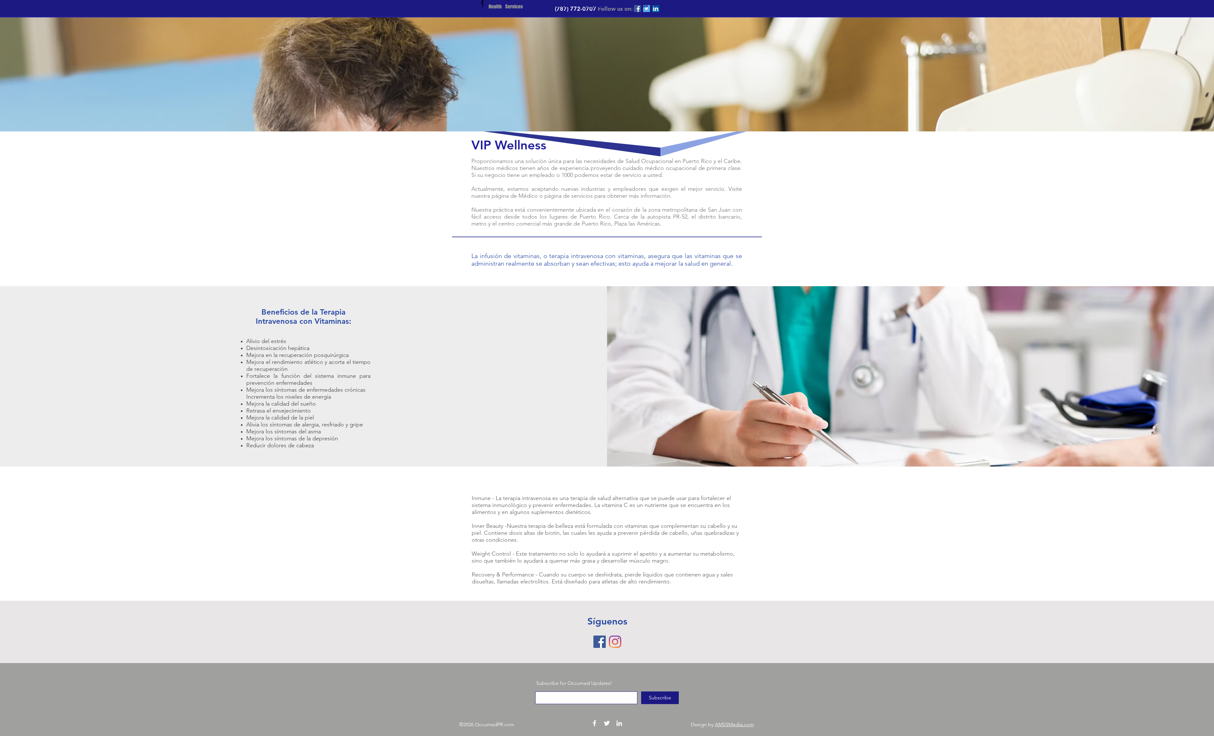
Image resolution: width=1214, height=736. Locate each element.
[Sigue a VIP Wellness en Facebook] (599, 642)
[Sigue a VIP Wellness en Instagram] (615, 642)
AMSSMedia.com (734, 724)
